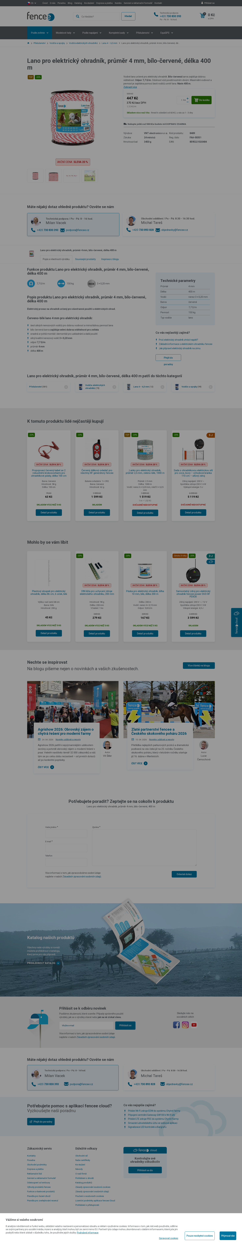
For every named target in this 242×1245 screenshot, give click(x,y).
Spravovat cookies (168, 1238)
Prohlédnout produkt (121, 119)
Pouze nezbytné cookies (200, 1235)
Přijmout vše (228, 1235)
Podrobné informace (87, 1232)
